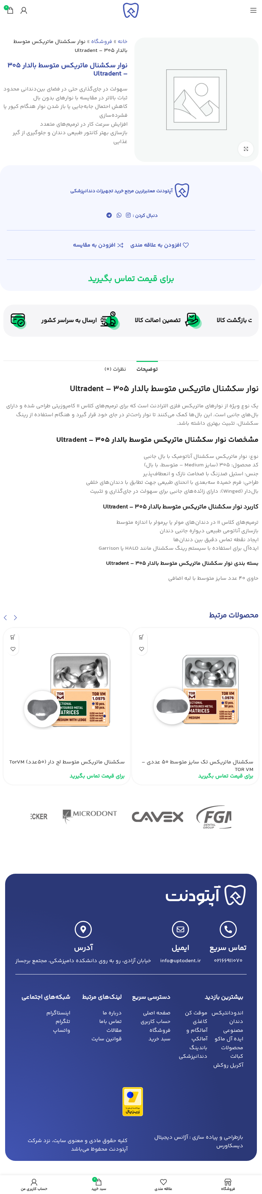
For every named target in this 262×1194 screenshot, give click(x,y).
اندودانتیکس (227, 1013)
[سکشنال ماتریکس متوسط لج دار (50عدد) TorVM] (66, 691)
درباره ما (112, 1013)
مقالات (114, 1030)
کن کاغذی (196, 1017)
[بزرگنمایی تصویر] (245, 149)
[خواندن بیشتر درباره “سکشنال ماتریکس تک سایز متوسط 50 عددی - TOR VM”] (141, 637)
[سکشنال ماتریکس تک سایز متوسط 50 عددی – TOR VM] (195, 691)
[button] (15, 618)
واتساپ (61, 1030)
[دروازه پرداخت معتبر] (132, 1101)
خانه (123, 42)
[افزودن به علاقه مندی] (141, 649)
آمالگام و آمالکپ (196, 1035)
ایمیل (180, 948)
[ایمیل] (180, 929)
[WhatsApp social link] (118, 216)
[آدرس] (83, 929)
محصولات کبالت (232, 1052)
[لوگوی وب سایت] (131, 10)
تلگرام (63, 1021)
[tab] (147, 369)
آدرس (83, 948)
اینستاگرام (58, 1013)
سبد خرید (159, 1039)
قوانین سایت (106, 1039)
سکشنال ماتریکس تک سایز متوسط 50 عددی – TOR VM (197, 766)
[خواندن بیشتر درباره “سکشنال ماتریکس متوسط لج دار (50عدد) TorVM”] (13, 637)
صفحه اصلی (157, 1013)
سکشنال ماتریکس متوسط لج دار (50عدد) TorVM (67, 762)
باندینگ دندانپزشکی (193, 1052)
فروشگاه (101, 42)
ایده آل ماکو (229, 1039)
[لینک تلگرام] (109, 216)
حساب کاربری (156, 1021)
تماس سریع (228, 948)
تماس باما (110, 1021)
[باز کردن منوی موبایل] (253, 10)
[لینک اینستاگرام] (128, 216)
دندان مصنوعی (233, 1026)
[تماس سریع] (228, 929)
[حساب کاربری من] (24, 10)
